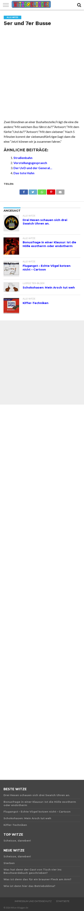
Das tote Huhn (23, 173)
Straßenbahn (22, 158)
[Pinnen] (51, 191)
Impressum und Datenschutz (33, 901)
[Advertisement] (42, 74)
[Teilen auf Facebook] (24, 191)
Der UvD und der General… (32, 168)
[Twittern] (33, 191)
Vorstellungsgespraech (30, 163)
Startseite (62, 901)
